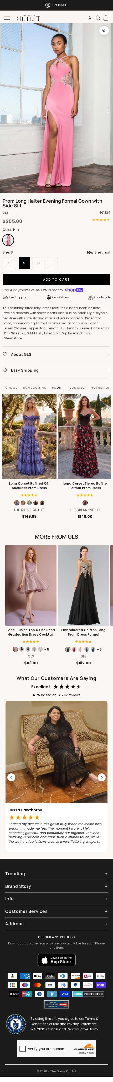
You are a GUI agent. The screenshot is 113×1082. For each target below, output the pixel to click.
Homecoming (35, 387)
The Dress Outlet (29, 510)
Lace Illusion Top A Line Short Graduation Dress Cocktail (31, 632)
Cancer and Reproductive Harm (72, 1029)
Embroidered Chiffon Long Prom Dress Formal (83, 632)
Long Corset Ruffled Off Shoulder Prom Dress (29, 485)
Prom (57, 387)
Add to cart (56, 279)
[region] (56, 777)
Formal (10, 387)
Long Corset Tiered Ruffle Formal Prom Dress (85, 485)
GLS (6, 213)
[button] (85, 495)
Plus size (76, 387)
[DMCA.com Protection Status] (88, 994)
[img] (29, 495)
